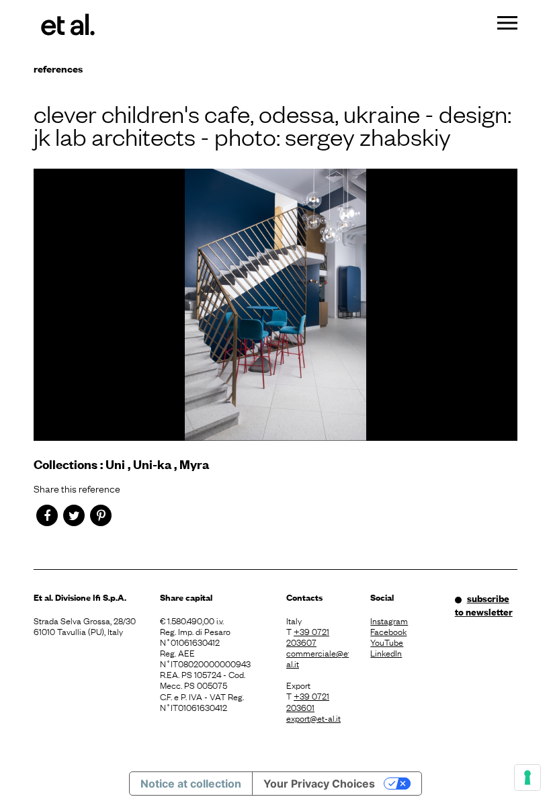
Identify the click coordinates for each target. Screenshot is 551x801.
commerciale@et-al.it (317, 658)
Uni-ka (152, 464)
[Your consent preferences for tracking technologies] (527, 777)
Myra (194, 464)
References (58, 68)
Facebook (388, 631)
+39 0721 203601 (307, 701)
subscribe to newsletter (484, 604)
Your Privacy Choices (319, 783)
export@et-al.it (313, 717)
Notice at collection (190, 783)
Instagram (389, 620)
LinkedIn (386, 652)
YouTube (386, 641)
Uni (115, 464)
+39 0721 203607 (307, 636)
